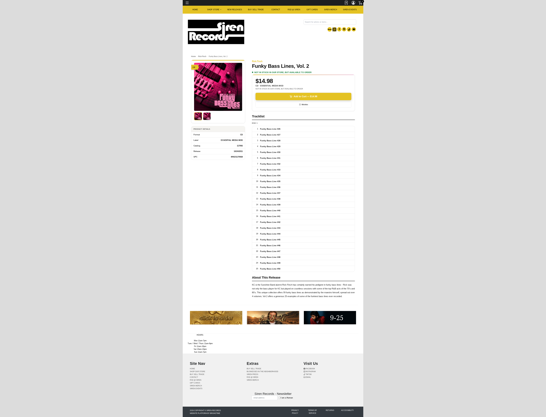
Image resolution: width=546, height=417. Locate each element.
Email (308, 377)
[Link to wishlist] (346, 3)
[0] (360, 3)
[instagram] (344, 29)
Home (193, 56)
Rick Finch (202, 56)
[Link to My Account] (353, 3)
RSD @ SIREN (294, 10)
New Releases (234, 10)
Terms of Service (312, 411)
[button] (214, 9)
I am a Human (287, 398)
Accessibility (347, 410)
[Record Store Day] (334, 29)
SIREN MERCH (330, 10)
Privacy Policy (295, 411)
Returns (330, 410)
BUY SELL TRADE (256, 10)
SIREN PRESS (252, 374)
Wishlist (305, 105)
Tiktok (308, 374)
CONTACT (275, 10)
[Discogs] (329, 29)
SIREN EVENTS (350, 10)
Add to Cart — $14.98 (305, 96)
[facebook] (339, 29)
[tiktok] (349, 29)
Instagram (310, 372)
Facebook (310, 369)
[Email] (353, 29)
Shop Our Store (197, 372)
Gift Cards (312, 10)
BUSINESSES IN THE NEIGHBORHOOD (262, 372)
